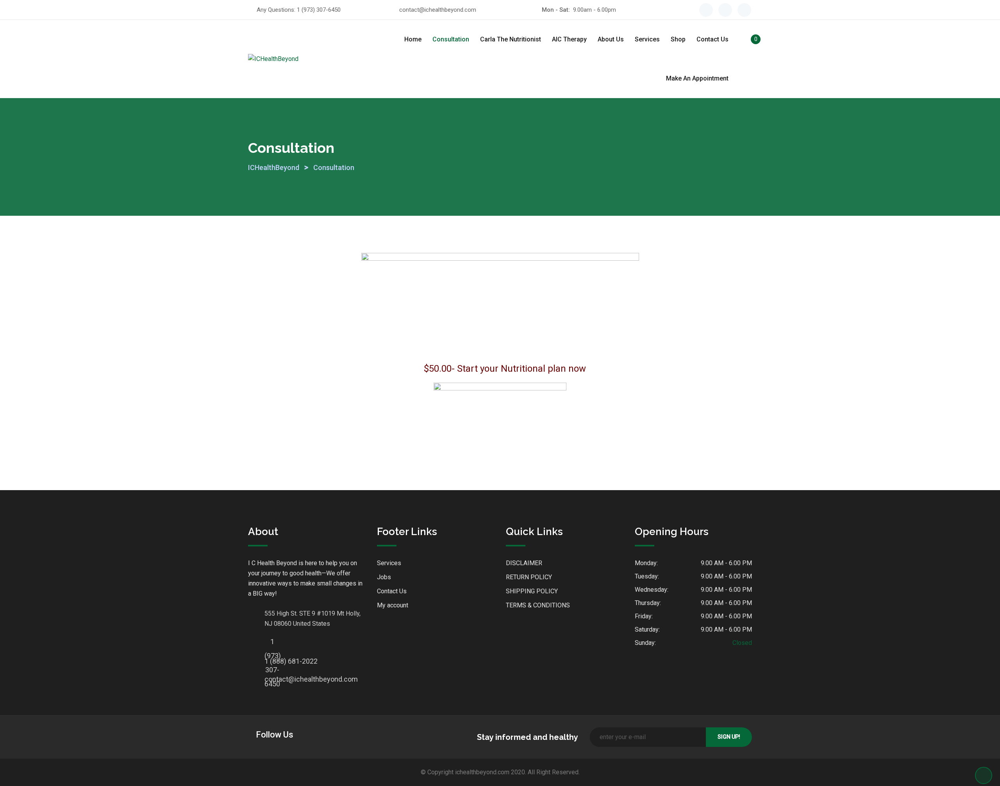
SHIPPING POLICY (532, 591)
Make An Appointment (697, 78)
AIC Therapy (569, 39)
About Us (611, 39)
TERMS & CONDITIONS (538, 605)
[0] (747, 41)
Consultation (450, 39)
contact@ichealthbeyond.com (437, 9)
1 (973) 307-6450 (319, 9)
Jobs (384, 577)
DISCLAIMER (524, 563)
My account (392, 605)
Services (647, 39)
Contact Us (712, 39)
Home (412, 39)
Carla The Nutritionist (510, 39)
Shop (678, 39)
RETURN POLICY (529, 577)
